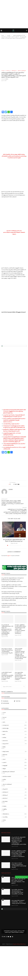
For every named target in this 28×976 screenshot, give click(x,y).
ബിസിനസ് (14, 798)
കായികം (14, 737)
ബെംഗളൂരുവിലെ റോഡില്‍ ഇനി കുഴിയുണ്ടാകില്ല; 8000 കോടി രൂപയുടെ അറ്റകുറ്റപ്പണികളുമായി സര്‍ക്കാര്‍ (20, 676)
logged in (9, 555)
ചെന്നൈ (14, 762)
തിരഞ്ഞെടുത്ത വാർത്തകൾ (8, 771)
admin (7, 79)
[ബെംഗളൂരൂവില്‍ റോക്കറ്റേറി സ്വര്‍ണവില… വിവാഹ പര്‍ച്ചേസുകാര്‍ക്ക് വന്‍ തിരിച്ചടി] (5, 903)
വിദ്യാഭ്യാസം (14, 814)
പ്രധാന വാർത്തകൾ (22, 70)
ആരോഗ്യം (14, 731)
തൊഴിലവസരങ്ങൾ (14, 776)
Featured (8, 70)
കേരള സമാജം (14, 751)
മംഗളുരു (14, 806)
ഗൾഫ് (14, 759)
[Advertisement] (14, 14)
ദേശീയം (4, 779)
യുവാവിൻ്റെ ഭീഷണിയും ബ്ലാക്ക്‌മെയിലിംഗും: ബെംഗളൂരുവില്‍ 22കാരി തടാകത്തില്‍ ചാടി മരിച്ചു (17, 891)
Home (2, 35)
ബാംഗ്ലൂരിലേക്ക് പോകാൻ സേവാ (10, 447)
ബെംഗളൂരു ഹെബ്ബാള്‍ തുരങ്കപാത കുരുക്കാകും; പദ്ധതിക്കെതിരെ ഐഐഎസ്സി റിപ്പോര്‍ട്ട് (7, 650)
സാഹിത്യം (14, 817)
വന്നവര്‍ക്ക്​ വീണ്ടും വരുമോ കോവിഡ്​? (11, 423)
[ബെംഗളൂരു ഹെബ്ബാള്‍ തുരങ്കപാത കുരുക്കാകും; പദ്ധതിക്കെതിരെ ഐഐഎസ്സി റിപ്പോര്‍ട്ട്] (7, 643)
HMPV (14, 722)
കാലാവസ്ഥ (14, 740)
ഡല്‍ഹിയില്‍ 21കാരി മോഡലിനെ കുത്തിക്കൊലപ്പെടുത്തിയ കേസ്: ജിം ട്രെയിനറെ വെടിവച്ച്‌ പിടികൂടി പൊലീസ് (13, 605)
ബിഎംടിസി (14, 789)
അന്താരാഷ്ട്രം (14, 728)
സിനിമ (4, 820)
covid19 (8, 35)
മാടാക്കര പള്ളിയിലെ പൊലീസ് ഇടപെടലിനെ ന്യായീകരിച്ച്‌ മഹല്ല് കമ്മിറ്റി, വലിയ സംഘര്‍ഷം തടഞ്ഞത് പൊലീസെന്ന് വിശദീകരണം (13, 586)
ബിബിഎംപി (14, 795)
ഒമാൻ (14, 734)
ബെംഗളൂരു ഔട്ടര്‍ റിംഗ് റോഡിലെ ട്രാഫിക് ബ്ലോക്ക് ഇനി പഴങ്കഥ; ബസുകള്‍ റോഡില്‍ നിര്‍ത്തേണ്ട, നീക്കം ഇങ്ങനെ (18, 880)
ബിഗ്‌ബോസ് (14, 792)
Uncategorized (14, 725)
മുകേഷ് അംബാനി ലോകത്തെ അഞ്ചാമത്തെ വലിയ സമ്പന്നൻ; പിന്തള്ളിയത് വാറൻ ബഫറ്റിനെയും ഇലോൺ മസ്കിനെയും (14, 411)
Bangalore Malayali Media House (19, 944)
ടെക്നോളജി (14, 765)
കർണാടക (14, 70)
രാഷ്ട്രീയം (4, 809)
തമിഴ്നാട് (14, 768)
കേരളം (3, 746)
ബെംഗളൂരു (4, 801)
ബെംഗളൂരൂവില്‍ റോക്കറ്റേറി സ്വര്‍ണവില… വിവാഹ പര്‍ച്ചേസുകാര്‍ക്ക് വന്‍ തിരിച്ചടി (18, 902)
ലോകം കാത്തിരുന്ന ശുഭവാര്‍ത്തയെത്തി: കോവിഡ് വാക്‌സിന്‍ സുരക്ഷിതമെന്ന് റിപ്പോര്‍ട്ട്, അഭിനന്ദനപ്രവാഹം (14, 420)
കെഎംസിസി (14, 743)
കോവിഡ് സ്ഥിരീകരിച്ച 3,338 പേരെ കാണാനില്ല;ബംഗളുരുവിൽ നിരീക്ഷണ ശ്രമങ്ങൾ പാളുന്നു (14, 232)
